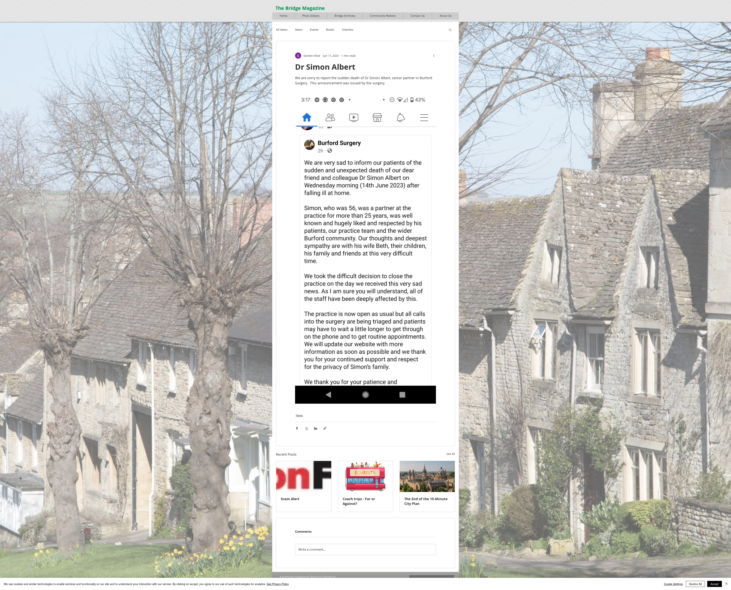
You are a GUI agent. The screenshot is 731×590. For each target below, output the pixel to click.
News (298, 29)
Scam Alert (290, 499)
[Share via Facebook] (297, 428)
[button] (311, 16)
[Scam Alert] (303, 476)
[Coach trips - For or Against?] (365, 476)
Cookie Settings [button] (673, 584)
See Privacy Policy (278, 584)
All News (281, 29)
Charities (347, 29)
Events (314, 29)
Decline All (695, 584)
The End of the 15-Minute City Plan (426, 501)
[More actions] (433, 55)
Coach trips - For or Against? (359, 501)
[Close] (726, 584)
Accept (714, 584)
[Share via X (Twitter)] (306, 428)
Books (330, 29)
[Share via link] (325, 428)
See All (450, 454)
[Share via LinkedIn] (315, 428)
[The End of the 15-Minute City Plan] (427, 476)
